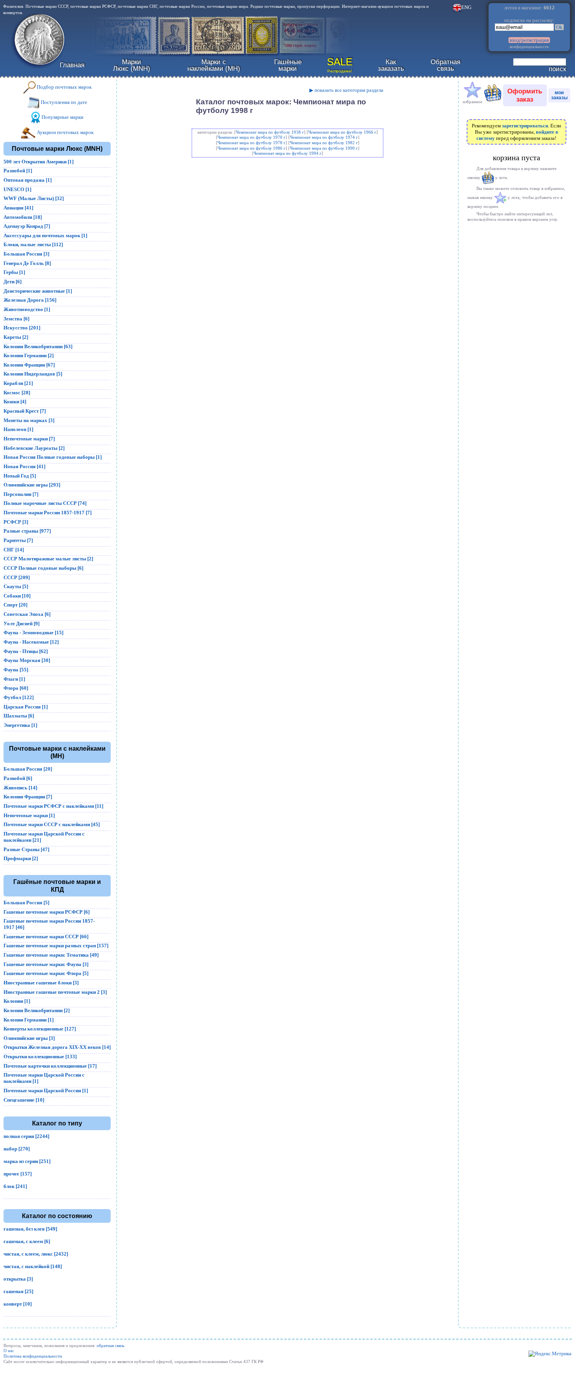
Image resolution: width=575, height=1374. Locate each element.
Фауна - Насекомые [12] (31, 642)
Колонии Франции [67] (29, 365)
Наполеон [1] (18, 429)
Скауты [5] (16, 586)
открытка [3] (18, 1279)
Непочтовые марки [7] (29, 439)
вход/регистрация (529, 40)
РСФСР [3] (16, 522)
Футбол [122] (19, 697)
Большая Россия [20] (28, 769)
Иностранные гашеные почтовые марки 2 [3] (55, 992)
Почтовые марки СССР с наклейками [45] (52, 824)
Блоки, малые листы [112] (33, 244)
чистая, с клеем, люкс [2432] (36, 1254)
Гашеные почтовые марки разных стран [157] (56, 945)
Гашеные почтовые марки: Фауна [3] (46, 964)
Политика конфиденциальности (33, 1356)
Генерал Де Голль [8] (27, 263)
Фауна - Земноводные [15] (33, 632)
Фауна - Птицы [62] (26, 651)
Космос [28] (17, 392)
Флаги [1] (14, 679)
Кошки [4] (15, 401)
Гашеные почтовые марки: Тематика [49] (51, 955)
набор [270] (17, 1149)
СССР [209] (17, 577)
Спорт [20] (15, 605)
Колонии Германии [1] (29, 1020)
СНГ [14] (14, 550)
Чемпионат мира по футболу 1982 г (324, 142)
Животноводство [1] (27, 309)
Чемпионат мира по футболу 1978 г (251, 142)
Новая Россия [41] (24, 466)
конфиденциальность (529, 46)
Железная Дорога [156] (30, 300)
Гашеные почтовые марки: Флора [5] (46, 973)
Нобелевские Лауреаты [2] (34, 448)
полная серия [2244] (26, 1136)
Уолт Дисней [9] (22, 623)
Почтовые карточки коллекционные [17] (50, 1066)
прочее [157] (18, 1174)
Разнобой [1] (18, 171)
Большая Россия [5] (26, 902)
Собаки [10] (17, 596)
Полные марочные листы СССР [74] (45, 503)
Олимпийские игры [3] (29, 1038)
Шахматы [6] (19, 716)
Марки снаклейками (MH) (213, 65)
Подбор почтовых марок (64, 87)
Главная (72, 65)
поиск (557, 69)
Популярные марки (61, 117)
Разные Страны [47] (26, 849)
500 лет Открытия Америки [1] (39, 162)
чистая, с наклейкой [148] (33, 1266)
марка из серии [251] (27, 1161)
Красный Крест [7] (25, 411)
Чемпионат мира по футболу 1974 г (324, 137)
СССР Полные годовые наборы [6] (43, 568)
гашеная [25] (18, 1291)
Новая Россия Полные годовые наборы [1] (53, 457)
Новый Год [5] (20, 476)
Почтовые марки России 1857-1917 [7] (48, 512)
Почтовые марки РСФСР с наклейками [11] (53, 806)
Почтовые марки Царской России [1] (46, 1090)
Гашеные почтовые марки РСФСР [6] (47, 912)
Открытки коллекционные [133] (40, 1056)
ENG (466, 7)
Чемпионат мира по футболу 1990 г (324, 148)
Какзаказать (391, 65)
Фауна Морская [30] (27, 660)
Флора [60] (16, 688)
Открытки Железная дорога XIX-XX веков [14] (57, 1047)
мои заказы (559, 95)
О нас (9, 1350)
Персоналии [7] (21, 494)
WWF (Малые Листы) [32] (34, 198)
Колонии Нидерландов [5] (33, 374)
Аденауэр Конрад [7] (27, 226)
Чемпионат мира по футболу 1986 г (251, 148)
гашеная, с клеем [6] (27, 1241)
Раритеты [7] (18, 540)
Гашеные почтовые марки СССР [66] (46, 936)
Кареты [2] (16, 337)
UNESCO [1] (17, 189)
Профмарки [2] (21, 858)
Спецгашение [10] (24, 1100)
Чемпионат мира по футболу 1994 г (287, 153)
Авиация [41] (18, 208)
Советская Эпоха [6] (27, 614)
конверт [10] (18, 1304)
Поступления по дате (63, 102)
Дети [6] (13, 281)
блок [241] (15, 1186)
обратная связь (110, 1345)
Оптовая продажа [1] (28, 180)
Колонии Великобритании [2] (37, 1010)
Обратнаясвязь (445, 65)
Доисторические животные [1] (38, 291)
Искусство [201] (22, 328)
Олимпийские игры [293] (32, 485)
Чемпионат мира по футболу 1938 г (270, 132)
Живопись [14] (20, 788)
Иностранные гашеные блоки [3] (41, 983)
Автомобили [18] (23, 217)
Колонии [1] (17, 1001)
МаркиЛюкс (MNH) (131, 65)
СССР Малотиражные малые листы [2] (48, 559)
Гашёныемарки (288, 65)
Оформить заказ (524, 95)
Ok (559, 27)
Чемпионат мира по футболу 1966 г (342, 132)
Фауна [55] (16, 670)
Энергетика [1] (20, 725)
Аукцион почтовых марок (64, 132)
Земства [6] (16, 319)
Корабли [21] (18, 383)
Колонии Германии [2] (29, 355)
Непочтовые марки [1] (29, 815)
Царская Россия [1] (26, 707)
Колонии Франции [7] (28, 797)
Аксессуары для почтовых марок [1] (45, 235)
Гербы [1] (14, 272)
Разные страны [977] (27, 531)
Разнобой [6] (18, 778)
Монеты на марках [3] (29, 420)
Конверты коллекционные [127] (40, 1029)
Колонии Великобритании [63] (38, 346)
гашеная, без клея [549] (30, 1229)
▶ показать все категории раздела (346, 90)
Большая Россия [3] (26, 254)
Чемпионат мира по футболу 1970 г (251, 137)
